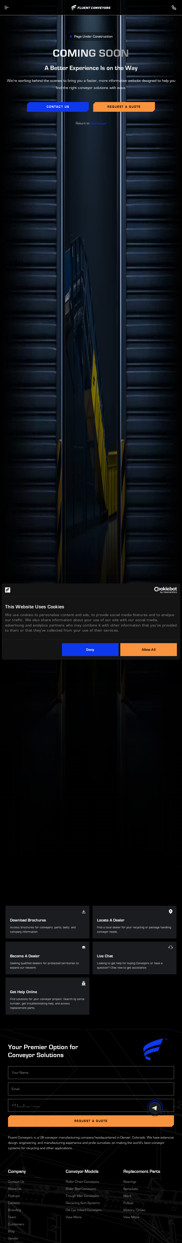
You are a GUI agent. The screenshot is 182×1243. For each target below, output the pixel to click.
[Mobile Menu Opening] (7, 7)
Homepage (98, 123)
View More (73, 1217)
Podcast (14, 1196)
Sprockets (130, 1189)
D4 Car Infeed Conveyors (84, 1210)
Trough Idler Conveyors (82, 1196)
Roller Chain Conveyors (82, 1181)
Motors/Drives (134, 1210)
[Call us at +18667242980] (174, 7)
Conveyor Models (82, 1171)
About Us (15, 1189)
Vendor (13, 1238)
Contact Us (16, 1181)
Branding (14, 1210)
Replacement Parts (141, 1171)
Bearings (129, 1181)
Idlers (127, 1196)
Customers (16, 1224)
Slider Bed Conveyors (81, 1189)
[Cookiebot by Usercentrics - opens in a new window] (157, 590)
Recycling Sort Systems (83, 1203)
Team (12, 1217)
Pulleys (128, 1203)
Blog (11, 1231)
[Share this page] (155, 1108)
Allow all (149, 649)
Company (33, 1171)
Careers (14, 1203)
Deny (90, 649)
